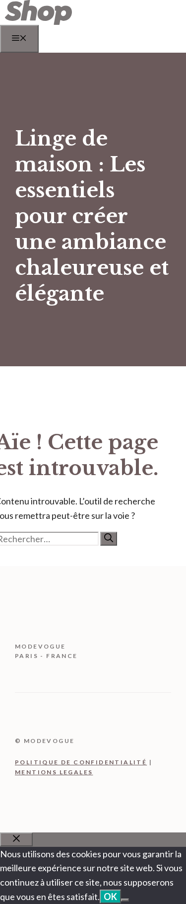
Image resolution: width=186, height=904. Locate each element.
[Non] (125, 900)
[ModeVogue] (38, 21)
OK (110, 896)
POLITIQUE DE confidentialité (81, 762)
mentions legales (54, 772)
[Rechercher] (108, 539)
